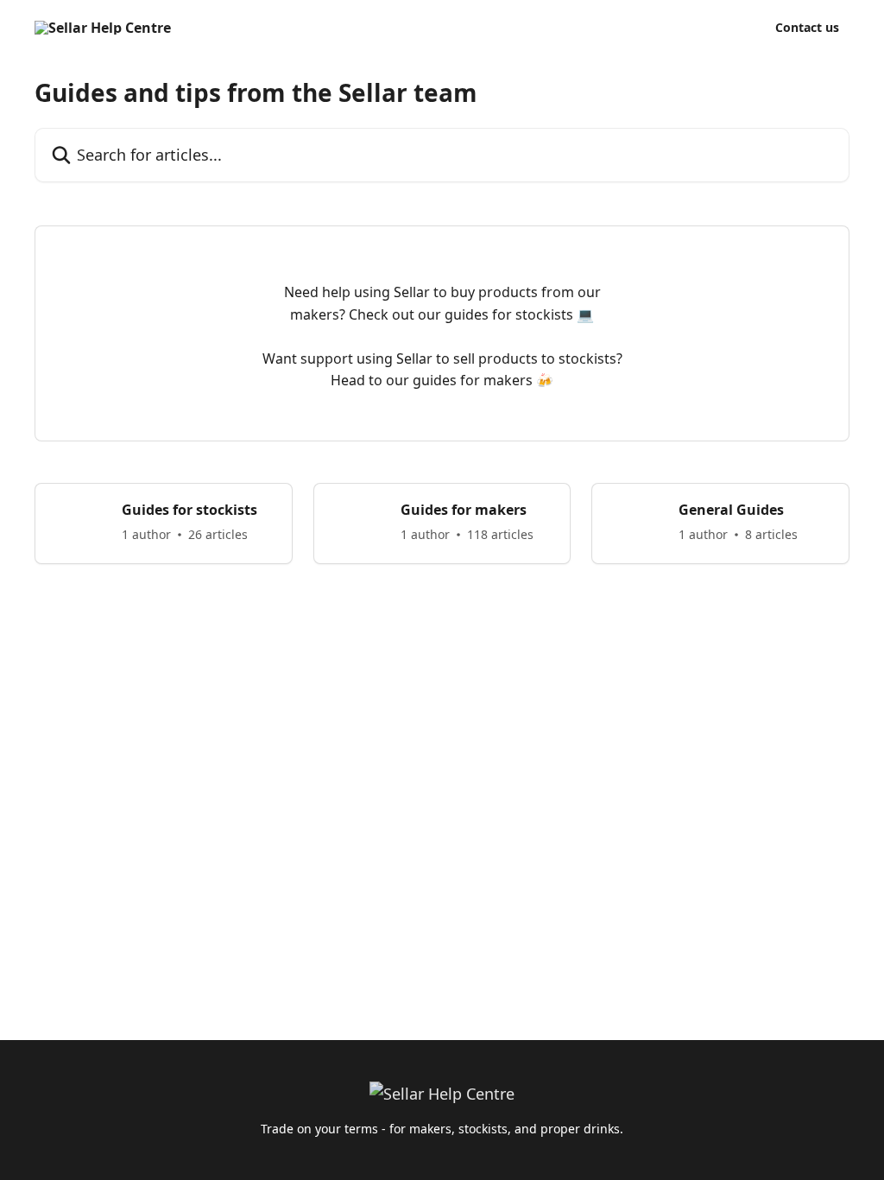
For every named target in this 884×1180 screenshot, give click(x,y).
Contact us (807, 28)
